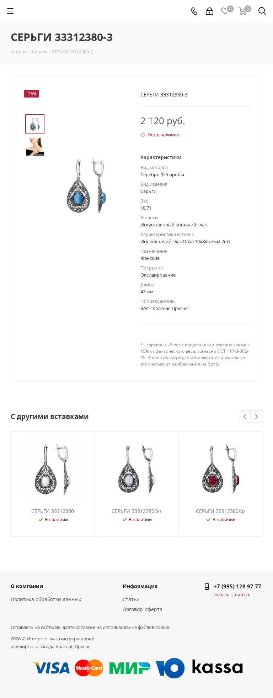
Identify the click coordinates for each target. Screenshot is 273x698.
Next (256, 417)
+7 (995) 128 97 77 (237, 586)
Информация (140, 586)
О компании (27, 586)
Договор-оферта (142, 609)
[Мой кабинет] (209, 11)
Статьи (131, 599)
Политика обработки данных (46, 599)
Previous (245, 417)
